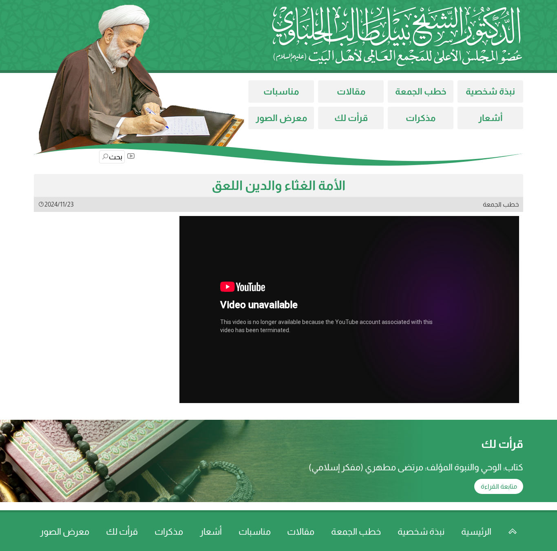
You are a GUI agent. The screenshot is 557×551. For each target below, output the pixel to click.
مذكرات (420, 118)
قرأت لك (351, 118)
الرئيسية (476, 532)
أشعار (490, 118)
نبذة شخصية (490, 91)
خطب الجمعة (420, 91)
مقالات (351, 91)
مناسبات (281, 91)
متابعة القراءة (499, 486)
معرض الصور (281, 118)
